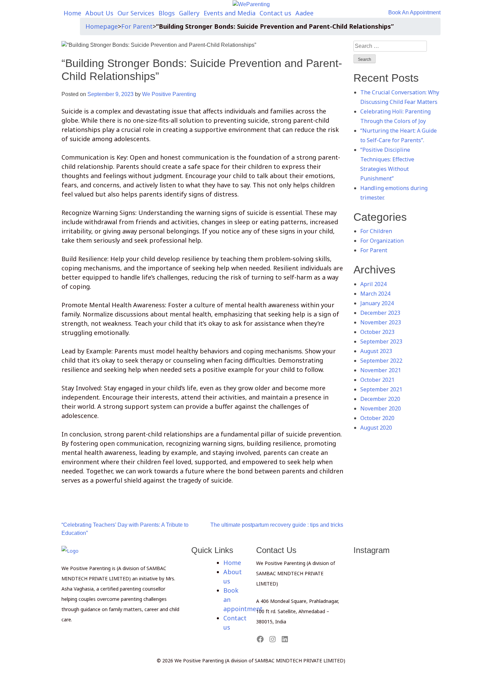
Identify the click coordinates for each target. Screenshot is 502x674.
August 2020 (376, 427)
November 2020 (380, 408)
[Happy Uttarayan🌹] (397, 582)
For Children (376, 231)
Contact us (275, 13)
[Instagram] (272, 639)
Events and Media (229, 13)
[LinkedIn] (285, 639)
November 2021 (380, 370)
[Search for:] (390, 46)
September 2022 (381, 360)
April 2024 (373, 284)
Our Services (135, 13)
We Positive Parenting (169, 94)
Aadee (304, 13)
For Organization (382, 240)
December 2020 (380, 399)
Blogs (166, 13)
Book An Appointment (414, 12)
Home (72, 13)
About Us (99, 13)
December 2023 (380, 312)
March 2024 (375, 293)
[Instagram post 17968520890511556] (369, 573)
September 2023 (381, 341)
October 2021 (377, 379)
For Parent (137, 26)
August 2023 (376, 351)
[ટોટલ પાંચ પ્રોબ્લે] (425, 564)
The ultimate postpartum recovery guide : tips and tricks (276, 525)
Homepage (101, 26)
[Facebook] (260, 639)
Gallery (189, 13)
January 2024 (377, 303)
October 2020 (377, 418)
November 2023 (380, 322)
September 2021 (381, 389)
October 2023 (377, 332)
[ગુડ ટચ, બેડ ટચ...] (397, 573)
